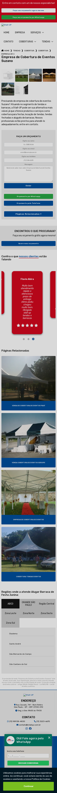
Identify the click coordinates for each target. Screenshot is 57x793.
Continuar (28, 786)
